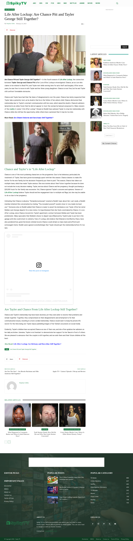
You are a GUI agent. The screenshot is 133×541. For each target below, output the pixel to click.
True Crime (107, 60)
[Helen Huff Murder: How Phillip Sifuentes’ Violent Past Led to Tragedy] (96, 113)
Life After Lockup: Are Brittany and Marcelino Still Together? (37, 344)
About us (7, 492)
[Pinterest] (104, 524)
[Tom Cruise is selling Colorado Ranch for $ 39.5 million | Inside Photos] (52, 499)
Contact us (8, 495)
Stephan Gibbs (11, 23)
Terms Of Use (9, 498)
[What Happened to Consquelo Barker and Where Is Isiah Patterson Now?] (18, 415)
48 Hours (44, 429)
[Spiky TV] (16, 3)
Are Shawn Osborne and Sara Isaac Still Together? (33, 118)
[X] (109, 524)
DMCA (6, 489)
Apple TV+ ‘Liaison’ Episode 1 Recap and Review (69, 371)
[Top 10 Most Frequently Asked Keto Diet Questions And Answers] (52, 480)
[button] (117, 3)
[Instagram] (98, 524)
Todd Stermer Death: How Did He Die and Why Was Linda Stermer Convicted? (45, 434)
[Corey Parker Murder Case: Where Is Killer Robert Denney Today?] (72, 415)
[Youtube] (115, 524)
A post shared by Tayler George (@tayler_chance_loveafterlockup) (38, 301)
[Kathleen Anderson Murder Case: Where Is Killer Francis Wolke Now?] (96, 63)
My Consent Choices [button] (109, 143)
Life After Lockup (9, 9)
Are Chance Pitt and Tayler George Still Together (23, 349)
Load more (109, 135)
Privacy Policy (8, 501)
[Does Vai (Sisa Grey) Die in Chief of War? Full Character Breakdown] (96, 126)
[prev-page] (6, 442)
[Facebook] (93, 524)
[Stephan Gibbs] (12, 386)
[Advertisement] (109, 24)
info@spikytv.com (51, 531)
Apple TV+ (106, 123)
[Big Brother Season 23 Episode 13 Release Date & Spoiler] (52, 490)
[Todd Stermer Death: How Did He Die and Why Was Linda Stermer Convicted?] (45, 415)
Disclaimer (8, 486)
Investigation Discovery (17, 429)
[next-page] (9, 442)
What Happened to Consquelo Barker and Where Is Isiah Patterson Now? (17, 434)
